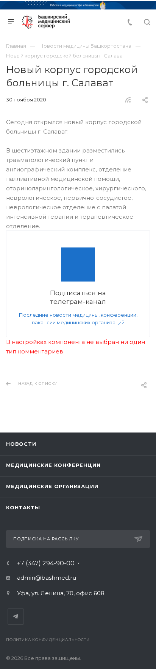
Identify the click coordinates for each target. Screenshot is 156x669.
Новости (21, 444)
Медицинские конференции (53, 465)
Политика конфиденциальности (48, 639)
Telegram (16, 616)
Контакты (23, 507)
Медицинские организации (52, 486)
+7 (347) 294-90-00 (46, 563)
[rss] (128, 100)
